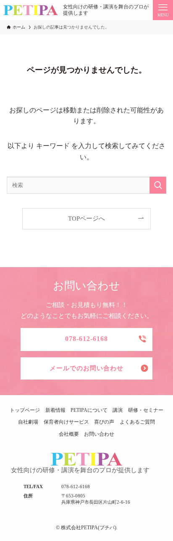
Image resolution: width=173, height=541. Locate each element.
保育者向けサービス (66, 422)
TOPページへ (86, 218)
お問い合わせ (99, 434)
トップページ (25, 410)
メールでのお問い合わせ (86, 368)
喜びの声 (104, 422)
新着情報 (55, 410)
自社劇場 (28, 422)
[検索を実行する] (157, 185)
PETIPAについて (89, 410)
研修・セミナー (145, 410)
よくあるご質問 (137, 422)
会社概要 (69, 434)
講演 (118, 410)
